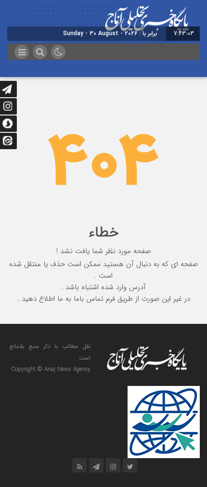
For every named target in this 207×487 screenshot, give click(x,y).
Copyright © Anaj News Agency (51, 369)
